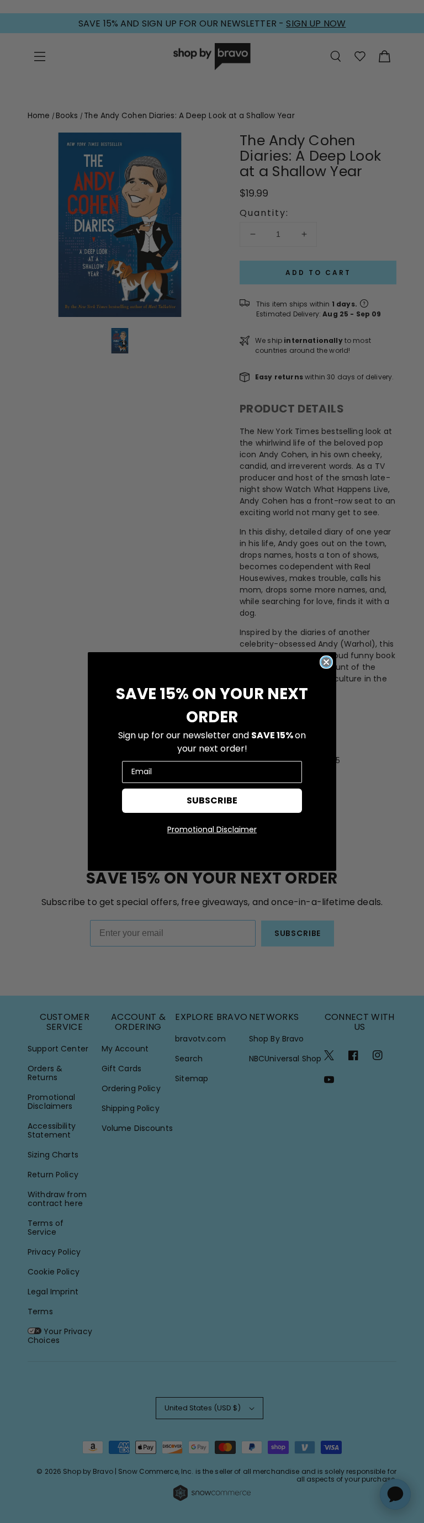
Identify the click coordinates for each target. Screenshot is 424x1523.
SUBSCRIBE (212, 800)
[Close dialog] (326, 662)
